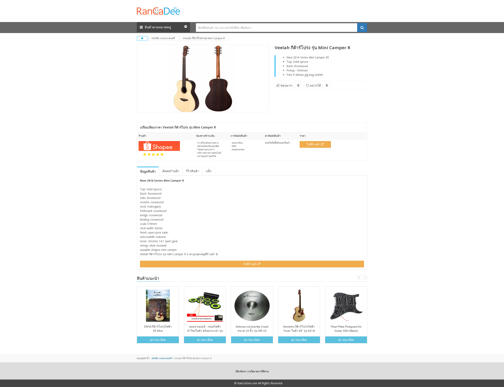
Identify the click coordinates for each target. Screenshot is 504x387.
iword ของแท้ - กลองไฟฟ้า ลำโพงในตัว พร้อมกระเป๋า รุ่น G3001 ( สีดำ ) (205, 330)
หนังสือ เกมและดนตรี (163, 38)
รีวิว (192, 171)
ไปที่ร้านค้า (314, 144)
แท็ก (208, 171)
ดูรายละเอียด (158, 340)
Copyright (227, 383)
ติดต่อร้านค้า (170, 171)
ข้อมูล (148, 171)
